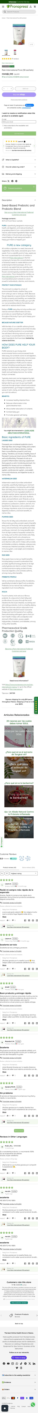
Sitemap (12, 1408)
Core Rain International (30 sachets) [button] (18, 975)
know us (30, 1406)
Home (3, 18)
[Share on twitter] (29, 920)
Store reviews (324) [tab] (28, 867)
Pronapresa (9, 1403)
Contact (24, 1406)
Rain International (7, 63)
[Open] (4, 1408)
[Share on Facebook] (12, 181)
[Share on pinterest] (33, 920)
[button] (35, 6)
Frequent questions (15, 188)
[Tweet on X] (8, 181)
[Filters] (7, 873)
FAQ (18, 1406)
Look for (13, 1406)
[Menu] (3, 6)
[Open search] (2, 873)
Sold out (25, 89)
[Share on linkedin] (37, 920)
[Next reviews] (34, 146)
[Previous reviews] (3, 146)
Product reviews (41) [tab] (9, 867)
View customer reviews (19, 1303)
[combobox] (19, 12)
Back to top (19, 1323)
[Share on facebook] (25, 920)
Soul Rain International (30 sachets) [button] (18, 927)
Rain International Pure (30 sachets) (16, 18)
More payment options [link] (19, 100)
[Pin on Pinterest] (16, 181)
